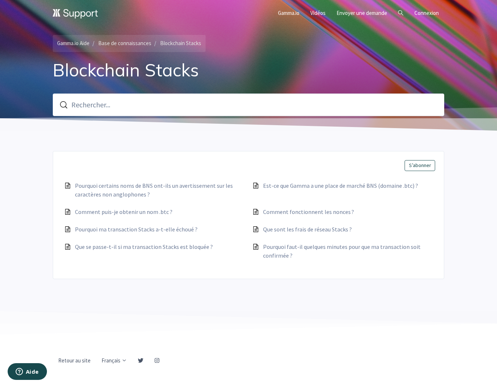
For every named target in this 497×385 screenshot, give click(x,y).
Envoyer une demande (362, 12)
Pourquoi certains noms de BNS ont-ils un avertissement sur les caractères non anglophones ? (154, 190)
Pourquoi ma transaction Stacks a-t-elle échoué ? (136, 229)
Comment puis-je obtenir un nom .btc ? (123, 211)
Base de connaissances (124, 43)
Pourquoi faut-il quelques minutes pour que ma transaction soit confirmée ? (342, 251)
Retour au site (74, 360)
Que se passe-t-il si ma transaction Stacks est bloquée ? (144, 246)
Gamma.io (288, 12)
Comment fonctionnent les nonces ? (308, 211)
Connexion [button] (426, 12)
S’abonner (420, 165)
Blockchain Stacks (180, 43)
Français (112, 360)
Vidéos (318, 12)
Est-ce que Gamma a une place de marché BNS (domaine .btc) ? (340, 185)
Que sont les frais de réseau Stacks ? (307, 229)
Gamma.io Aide (73, 43)
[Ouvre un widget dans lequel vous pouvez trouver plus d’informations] (27, 372)
